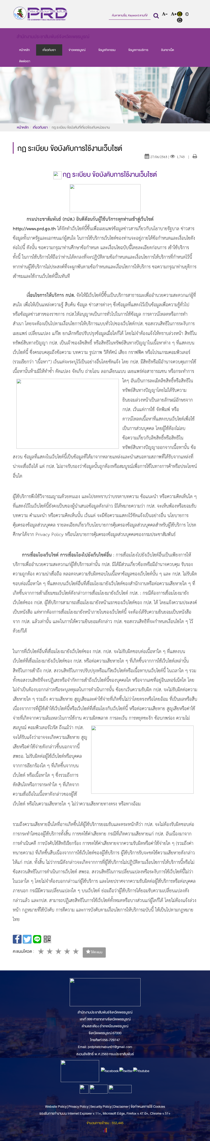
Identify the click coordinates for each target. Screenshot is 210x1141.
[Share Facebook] (17, 939)
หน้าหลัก (24, 50)
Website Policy (56, 1106)
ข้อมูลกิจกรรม (107, 50)
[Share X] (27, 939)
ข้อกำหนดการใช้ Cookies (148, 1106)
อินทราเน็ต (167, 50)
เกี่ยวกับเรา (49, 50)
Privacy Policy (78, 1106)
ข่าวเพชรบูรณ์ (77, 50)
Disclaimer (121, 1106)
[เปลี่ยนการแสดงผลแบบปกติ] (187, 14)
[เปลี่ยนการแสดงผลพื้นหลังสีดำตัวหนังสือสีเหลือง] (180, 14)
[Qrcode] (47, 939)
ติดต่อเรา (24, 61)
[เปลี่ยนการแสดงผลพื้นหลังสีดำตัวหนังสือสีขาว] (180, 21)
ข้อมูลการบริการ (138, 50)
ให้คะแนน (96, 952)
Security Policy (100, 1106)
